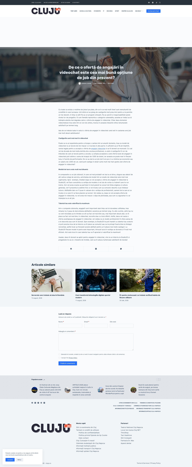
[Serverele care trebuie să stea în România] (52, 280)
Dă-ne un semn (65, 2)
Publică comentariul (67, 363)
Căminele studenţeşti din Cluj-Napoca (147, 405)
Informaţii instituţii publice (124, 408)
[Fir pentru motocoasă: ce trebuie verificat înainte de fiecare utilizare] (140, 280)
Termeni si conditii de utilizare (150, 403)
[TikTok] (156, 2)
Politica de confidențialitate (89, 433)
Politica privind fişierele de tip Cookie (93, 435)
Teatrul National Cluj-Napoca (132, 427)
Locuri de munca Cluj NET (130, 430)
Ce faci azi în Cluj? (153, 11)
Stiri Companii (126, 438)
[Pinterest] (41, 403)
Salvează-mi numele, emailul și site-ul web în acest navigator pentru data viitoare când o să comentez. (93, 354)
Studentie (97, 11)
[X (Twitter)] (96, 248)
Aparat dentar (126, 443)
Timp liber (73, 11)
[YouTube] (44, 403)
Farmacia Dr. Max (127, 441)
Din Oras (109, 11)
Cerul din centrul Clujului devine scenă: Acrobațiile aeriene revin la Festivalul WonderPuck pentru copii (115, 389)
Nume (61, 322)
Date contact (84, 438)
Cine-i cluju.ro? (36, 2)
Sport (117, 11)
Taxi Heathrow (126, 435)
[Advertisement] (96, 32)
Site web (113, 322)
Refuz (19, 459)
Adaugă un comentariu (67, 331)
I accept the (69, 358)
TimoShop (124, 433)
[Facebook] (149, 2)
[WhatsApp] (121, 248)
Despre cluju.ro (127, 11)
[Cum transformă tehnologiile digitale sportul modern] (96, 280)
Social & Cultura (85, 11)
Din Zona (111, 83)
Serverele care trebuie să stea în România (48, 295)
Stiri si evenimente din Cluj (128, 403)
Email (86, 322)
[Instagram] (152, 2)
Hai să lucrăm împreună (51, 2)
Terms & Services (143, 463)
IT (103, 11)
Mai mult (138, 11)
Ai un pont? (75, 2)
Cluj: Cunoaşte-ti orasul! (122, 405)
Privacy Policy (73, 358)
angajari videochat (98, 149)
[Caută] (159, 2)
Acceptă (10, 459)
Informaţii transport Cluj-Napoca (148, 408)
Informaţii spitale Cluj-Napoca (149, 411)
